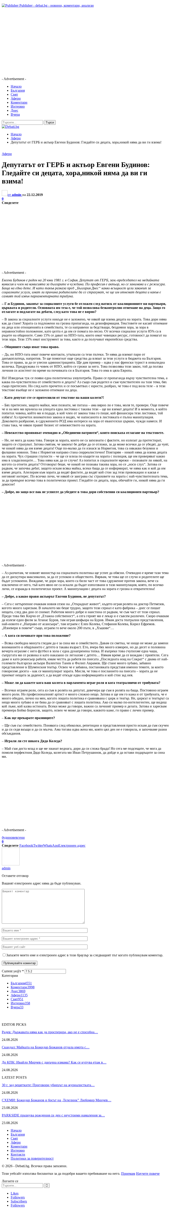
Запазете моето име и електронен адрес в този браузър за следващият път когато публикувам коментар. (84, 955)
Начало (16, 86)
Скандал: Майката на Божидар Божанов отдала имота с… (46, 1047)
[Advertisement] (85, 42)
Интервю (18, 106)
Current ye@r (13, 971)
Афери (16, 98)
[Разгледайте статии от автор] (11, 864)
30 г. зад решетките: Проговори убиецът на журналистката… (48, 1085)
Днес (14, 110)
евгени (19, 837)
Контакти (18, 1154)
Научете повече (148, 1173)
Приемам (128, 1173)
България (18, 90)
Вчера (15, 114)
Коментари (19, 102)
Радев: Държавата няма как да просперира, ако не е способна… (50, 1032)
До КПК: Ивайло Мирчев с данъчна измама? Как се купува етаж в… (54, 1062)
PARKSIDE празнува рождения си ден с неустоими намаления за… (53, 1115)
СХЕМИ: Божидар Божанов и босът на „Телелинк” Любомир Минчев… (56, 1100)
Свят (14, 94)
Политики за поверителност (32, 1158)
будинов (8, 837)
